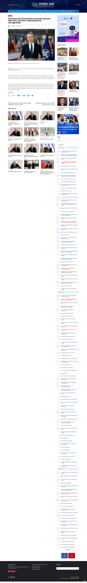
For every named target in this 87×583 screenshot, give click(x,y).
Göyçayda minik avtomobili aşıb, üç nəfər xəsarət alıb (69, 497)
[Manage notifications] (84, 581)
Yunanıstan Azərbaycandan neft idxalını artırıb (69, 518)
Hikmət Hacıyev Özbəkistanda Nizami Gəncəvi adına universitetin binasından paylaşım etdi (47, 172)
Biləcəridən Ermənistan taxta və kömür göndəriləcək (67, 406)
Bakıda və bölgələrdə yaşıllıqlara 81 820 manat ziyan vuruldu (69, 521)
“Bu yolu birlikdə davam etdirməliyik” (69, 197)
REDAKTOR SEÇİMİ (36, 11)
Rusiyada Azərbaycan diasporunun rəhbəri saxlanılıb (68, 509)
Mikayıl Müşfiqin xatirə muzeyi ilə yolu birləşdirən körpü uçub (61, 59)
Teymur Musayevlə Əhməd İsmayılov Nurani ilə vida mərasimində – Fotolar (69, 390)
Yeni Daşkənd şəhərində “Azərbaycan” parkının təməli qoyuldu (14, 124)
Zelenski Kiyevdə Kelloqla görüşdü (68, 336)
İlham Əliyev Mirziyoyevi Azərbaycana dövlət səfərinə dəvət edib (31, 156)
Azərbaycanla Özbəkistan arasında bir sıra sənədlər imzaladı (68, 333)
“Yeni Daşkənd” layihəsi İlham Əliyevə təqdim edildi (68, 200)
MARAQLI (70, 11)
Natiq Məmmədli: (69, 362)
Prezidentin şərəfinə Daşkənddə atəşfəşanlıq (69, 159)
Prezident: (42, 122)
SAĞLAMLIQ (63, 11)
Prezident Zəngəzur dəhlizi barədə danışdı (68, 166)
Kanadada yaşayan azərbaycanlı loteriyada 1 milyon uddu (68, 466)
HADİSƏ (59, 11)
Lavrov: (67, 310)
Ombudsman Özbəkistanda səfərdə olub (69, 244)
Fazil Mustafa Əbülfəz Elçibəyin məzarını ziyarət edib (69, 248)
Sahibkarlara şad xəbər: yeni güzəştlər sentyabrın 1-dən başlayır (69, 416)
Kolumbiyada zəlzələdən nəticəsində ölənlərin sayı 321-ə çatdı (69, 486)
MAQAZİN (67, 11)
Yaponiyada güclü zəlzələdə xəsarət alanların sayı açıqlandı (69, 279)
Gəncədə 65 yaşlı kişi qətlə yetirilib (67, 506)
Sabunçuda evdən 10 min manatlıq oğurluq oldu (69, 358)
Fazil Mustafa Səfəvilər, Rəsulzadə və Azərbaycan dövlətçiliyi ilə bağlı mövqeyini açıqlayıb (74, 109)
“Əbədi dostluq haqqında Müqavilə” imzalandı (69, 218)
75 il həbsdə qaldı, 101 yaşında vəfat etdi (68, 456)
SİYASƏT (16, 11)
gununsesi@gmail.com (37, 567)
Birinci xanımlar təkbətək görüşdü (47, 139)
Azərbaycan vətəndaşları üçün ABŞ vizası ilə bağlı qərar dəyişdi (69, 350)
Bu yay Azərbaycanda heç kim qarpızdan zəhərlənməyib (68, 422)
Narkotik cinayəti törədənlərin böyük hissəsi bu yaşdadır (69, 432)
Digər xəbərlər (68, 549)
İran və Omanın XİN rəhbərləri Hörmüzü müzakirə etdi (69, 476)
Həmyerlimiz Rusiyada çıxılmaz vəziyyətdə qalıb (69, 370)
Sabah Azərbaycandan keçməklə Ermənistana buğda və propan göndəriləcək (69, 490)
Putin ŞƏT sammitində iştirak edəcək (67, 541)
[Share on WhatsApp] (10, 95)
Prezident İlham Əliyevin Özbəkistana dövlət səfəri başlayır (68, 265)
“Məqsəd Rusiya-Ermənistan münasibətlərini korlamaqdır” (68, 296)
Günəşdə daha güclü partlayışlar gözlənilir (68, 547)
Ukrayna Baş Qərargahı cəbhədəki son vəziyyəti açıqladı (69, 255)
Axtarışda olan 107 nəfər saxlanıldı (67, 339)
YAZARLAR (52, 11)
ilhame (14, 26)
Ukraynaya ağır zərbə (69, 429)
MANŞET (9, 11)
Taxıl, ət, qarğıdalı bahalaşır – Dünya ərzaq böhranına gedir (68, 444)
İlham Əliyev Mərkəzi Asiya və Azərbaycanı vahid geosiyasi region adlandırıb (69, 215)
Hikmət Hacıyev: (69, 222)
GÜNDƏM (13, 11)
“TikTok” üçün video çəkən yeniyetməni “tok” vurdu (68, 346)
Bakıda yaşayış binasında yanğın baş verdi (68, 172)
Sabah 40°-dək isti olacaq (65, 234)
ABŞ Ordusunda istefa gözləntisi (66, 440)
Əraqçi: (69, 500)
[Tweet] (25, 95)
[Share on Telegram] (29, 95)
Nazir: (69, 326)
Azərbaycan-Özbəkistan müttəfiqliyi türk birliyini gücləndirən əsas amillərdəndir (69, 251)
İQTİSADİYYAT (20, 11)
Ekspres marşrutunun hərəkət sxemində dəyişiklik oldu (69, 402)
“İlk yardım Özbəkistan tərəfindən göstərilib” (68, 181)
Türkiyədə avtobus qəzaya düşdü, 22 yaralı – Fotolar (68, 393)
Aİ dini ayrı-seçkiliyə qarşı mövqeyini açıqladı (69, 412)
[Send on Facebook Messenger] (20, 95)
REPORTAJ (31, 11)
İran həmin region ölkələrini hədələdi (67, 261)
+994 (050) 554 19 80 (36, 566)
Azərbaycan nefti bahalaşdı (65, 364)
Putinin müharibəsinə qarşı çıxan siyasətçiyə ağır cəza (69, 303)
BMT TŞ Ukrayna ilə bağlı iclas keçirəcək (68, 435)
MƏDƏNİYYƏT (48, 11)
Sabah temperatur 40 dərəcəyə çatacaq (68, 409)
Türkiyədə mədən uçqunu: (69, 529)
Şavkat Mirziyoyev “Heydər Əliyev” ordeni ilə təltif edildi (69, 229)
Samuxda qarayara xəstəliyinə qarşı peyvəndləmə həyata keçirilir (69, 525)
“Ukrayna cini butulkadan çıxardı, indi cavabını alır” (69, 330)
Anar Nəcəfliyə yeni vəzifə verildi (66, 503)
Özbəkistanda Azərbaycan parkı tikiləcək (68, 211)
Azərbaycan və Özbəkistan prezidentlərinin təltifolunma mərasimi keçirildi (30, 140)
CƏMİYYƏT (24, 11)
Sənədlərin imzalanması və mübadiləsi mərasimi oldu (69, 208)
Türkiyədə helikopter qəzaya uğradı (67, 367)
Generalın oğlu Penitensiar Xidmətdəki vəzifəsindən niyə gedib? (74, 58)
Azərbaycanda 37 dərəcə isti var (66, 425)
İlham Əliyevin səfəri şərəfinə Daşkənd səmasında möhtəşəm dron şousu (69, 283)
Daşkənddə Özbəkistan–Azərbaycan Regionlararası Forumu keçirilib (67, 307)
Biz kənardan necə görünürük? (66, 285)
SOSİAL (45, 11)
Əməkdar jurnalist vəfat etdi (66, 459)
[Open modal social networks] (32, 95)
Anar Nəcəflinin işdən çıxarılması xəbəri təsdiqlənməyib (61, 109)
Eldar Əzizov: (69, 299)
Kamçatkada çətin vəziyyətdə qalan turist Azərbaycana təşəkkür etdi (68, 242)
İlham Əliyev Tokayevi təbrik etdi (14, 171)
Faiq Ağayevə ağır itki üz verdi (66, 355)
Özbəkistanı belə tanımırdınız (67, 386)
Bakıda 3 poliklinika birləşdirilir (67, 515)
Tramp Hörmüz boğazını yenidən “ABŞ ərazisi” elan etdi (69, 289)
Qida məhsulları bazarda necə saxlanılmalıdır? (69, 480)
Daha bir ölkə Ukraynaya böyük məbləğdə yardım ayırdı (69, 169)
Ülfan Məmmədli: (69, 493)
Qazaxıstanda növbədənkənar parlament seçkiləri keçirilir (69, 276)
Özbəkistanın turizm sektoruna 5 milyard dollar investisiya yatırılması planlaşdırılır (31, 124)
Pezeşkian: (68, 268)
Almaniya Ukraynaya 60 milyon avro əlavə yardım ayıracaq (69, 343)
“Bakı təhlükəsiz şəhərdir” (68, 352)
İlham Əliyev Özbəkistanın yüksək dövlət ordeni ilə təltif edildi (69, 225)
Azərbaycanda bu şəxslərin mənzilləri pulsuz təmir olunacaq (68, 453)
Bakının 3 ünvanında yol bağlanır (68, 544)
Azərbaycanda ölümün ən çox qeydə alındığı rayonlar (68, 462)
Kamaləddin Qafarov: (69, 272)
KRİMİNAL (56, 11)
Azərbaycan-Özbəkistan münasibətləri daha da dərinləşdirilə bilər (69, 194)
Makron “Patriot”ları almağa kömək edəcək (68, 319)
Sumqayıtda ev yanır (64, 373)
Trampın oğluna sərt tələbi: (69, 473)
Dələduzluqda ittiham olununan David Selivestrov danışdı (61, 93)
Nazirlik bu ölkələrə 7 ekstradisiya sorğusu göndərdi (68, 532)
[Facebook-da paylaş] (14, 95)
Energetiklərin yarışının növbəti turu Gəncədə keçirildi (68, 379)
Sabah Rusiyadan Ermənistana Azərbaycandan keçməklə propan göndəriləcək (69, 259)
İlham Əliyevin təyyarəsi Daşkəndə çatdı (69, 232)
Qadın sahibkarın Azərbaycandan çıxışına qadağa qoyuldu (69, 323)
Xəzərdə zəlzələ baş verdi (65, 447)
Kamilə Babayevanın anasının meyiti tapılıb (73, 91)
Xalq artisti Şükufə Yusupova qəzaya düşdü (68, 383)
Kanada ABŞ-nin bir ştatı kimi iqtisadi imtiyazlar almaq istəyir (69, 238)
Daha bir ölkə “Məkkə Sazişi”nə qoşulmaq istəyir (69, 399)
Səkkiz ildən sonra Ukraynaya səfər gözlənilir (68, 535)
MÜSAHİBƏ (41, 11)
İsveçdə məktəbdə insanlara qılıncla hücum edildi (69, 512)
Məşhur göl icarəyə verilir (65, 396)
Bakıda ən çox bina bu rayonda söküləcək (73, 73)
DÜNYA (28, 11)
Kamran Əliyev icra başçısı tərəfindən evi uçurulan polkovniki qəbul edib (61, 75)
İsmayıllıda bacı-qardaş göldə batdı (67, 313)
